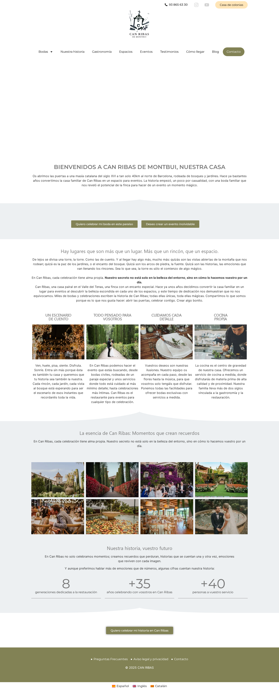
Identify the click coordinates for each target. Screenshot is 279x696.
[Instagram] (196, 4)
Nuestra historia (72, 51)
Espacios (125, 51)
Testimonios (169, 51)
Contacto (234, 51)
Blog (215, 51)
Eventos (146, 51)
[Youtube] (206, 4)
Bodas (43, 51)
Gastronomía (102, 51)
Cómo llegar (195, 51)
